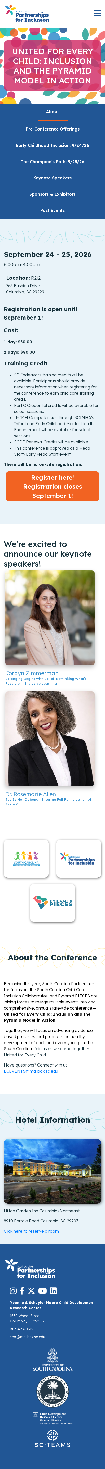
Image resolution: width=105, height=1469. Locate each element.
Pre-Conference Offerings (53, 129)
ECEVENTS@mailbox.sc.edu (31, 1071)
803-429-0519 (21, 1329)
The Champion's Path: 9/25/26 (52, 161)
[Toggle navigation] (97, 13)
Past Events (52, 210)
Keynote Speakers (52, 177)
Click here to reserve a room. (32, 1231)
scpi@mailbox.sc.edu (27, 1337)
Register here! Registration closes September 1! (52, 486)
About (52, 111)
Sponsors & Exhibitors (52, 194)
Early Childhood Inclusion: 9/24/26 (52, 145)
